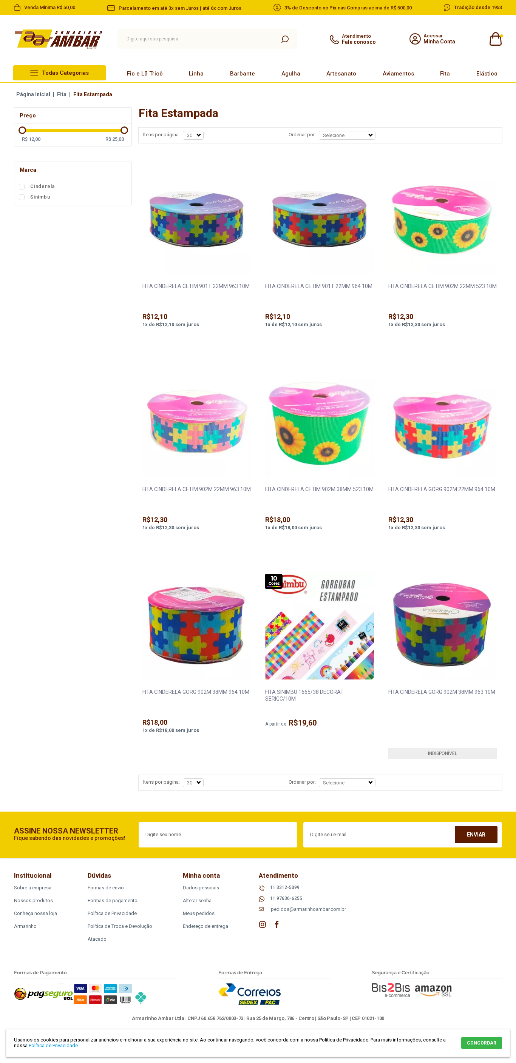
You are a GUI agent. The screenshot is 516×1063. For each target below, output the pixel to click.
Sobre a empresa (32, 887)
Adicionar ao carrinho (196, 344)
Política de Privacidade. (54, 1045)
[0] (495, 39)
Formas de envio (106, 887)
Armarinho (25, 926)
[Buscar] (284, 38)
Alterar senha (197, 900)
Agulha (290, 73)
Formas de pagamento (112, 900)
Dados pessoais (201, 887)
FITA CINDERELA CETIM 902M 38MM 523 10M (319, 489)
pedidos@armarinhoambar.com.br (308, 909)
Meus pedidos (199, 913)
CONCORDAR (481, 1043)
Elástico (486, 73)
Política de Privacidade (112, 913)
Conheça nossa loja (35, 913)
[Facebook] (277, 924)
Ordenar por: (302, 134)
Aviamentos (398, 73)
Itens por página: (161, 134)
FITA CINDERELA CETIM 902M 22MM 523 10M (442, 286)
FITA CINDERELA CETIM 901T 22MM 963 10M (196, 286)
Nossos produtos (33, 900)
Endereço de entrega (205, 926)
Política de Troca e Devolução (120, 926)
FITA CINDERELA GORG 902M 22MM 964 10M (441, 489)
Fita (445, 73)
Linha (196, 73)
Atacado (97, 939)
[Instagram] (262, 924)
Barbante (242, 73)
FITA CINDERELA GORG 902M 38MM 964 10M (195, 692)
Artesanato (341, 73)
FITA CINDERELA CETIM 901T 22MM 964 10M (318, 286)
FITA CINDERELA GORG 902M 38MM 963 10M (441, 692)
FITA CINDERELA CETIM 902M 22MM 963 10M (196, 489)
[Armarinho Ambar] (58, 39)
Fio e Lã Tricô (145, 73)
